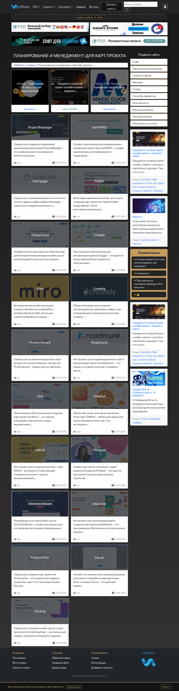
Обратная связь (61, 657)
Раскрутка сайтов (143, 109)
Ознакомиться (73, 687)
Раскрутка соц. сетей (145, 123)
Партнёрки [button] (64, 7)
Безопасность (141, 102)
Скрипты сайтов (84, 17)
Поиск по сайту (21, 667)
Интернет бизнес (143, 116)
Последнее (19, 657)
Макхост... (138, 216)
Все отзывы (19, 662)
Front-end (152, 183)
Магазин (93, 7)
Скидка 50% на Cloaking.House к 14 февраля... (144, 392)
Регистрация (98, 662)
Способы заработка (144, 96)
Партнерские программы (147, 68)
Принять (166, 687)
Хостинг (137, 243)
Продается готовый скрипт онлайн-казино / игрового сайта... (148, 153)
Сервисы (81, 7)
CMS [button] (35, 7)
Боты (100, 17)
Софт (136, 61)
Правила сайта (60, 662)
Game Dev (146, 179)
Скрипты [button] (48, 7)
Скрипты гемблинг (142, 190)
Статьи (136, 89)
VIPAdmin (23, 7)
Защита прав (59, 667)
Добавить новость (111, 6)
